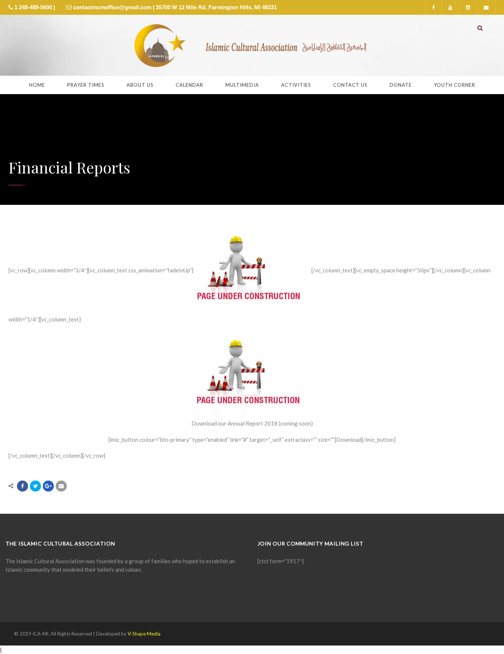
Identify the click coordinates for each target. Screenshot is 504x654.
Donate (401, 85)
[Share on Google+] (48, 486)
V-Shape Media (144, 634)
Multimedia (242, 85)
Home (37, 85)
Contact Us (350, 85)
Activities (296, 85)
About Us (140, 85)
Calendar (189, 85)
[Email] (61, 486)
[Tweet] (35, 486)
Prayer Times (85, 85)
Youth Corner (454, 85)
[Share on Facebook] (22, 486)
